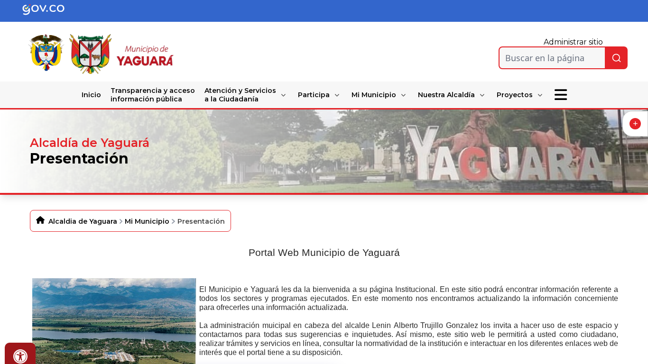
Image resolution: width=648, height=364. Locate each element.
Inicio (91, 95)
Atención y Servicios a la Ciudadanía (240, 94)
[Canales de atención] (635, 123)
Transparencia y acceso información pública (153, 94)
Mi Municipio (374, 95)
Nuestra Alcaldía (446, 95)
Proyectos (515, 95)
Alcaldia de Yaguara (82, 221)
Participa (314, 95)
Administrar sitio (573, 41)
